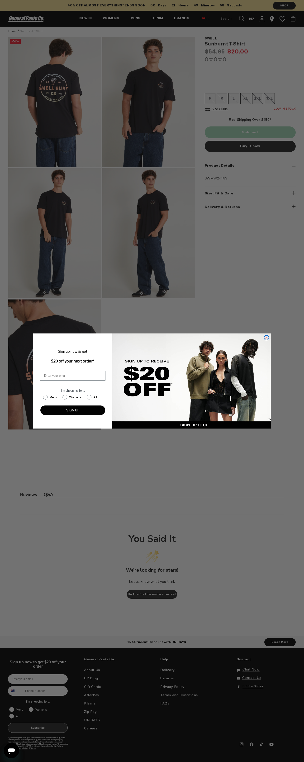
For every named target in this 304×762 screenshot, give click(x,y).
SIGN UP (73, 410)
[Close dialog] (266, 337)
